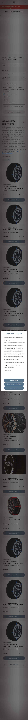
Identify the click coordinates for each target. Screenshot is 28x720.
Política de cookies (10, 365)
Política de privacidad (7, 370)
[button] (14, 384)
